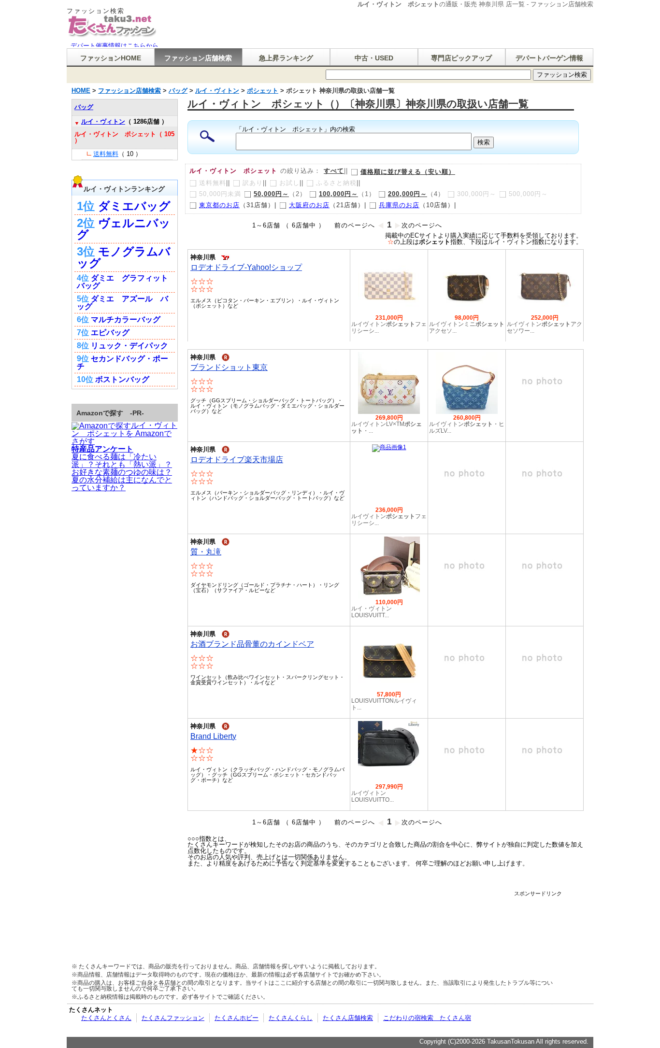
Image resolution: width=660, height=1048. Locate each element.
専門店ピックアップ (461, 58)
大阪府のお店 (309, 205)
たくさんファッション (173, 1017)
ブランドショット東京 (229, 367)
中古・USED (374, 58)
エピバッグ (110, 332)
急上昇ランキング (286, 58)
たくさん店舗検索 (348, 1017)
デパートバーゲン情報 (549, 58)
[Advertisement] (385, 918)
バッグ (83, 107)
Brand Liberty (213, 736)
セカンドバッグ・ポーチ (122, 362)
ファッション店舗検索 (198, 58)
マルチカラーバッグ (125, 319)
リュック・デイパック (129, 345)
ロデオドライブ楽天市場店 (236, 459)
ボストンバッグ (122, 379)
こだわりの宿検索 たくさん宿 (427, 1017)
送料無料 (105, 153)
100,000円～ (338, 194)
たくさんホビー (236, 1017)
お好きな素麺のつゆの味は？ (122, 472)
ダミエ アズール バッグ (122, 303)
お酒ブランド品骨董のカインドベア (252, 644)
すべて (334, 170)
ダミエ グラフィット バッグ (122, 282)
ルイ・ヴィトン (103, 121)
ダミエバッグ (134, 205)
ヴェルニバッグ (124, 228)
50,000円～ (271, 194)
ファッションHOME (110, 58)
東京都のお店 (219, 205)
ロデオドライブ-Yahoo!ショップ (246, 267)
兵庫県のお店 (399, 205)
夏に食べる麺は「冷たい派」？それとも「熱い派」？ (122, 460)
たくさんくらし (291, 1017)
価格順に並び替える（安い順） (407, 171)
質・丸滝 (205, 552)
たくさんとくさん (106, 1017)
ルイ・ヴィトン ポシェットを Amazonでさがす (124, 433)
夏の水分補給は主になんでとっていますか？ (122, 484)
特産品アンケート (102, 449)
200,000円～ (407, 194)
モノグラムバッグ (124, 257)
